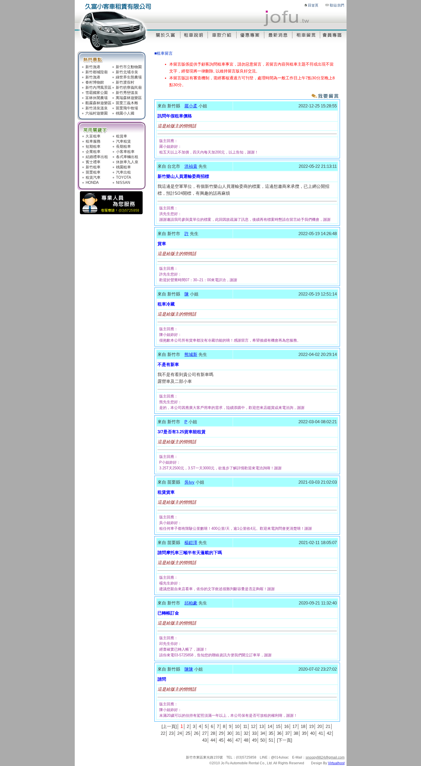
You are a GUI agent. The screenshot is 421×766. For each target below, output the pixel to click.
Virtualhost (336, 763)
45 (221, 740)
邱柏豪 (190, 602)
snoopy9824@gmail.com (325, 757)
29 (221, 733)
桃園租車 (123, 167)
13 (261, 726)
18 (303, 726)
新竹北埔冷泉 (127, 72)
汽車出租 (123, 172)
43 (204, 740)
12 (253, 726)
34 (262, 733)
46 (229, 740)
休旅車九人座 (127, 162)
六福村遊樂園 (96, 113)
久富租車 (93, 136)
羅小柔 (190, 105)
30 (229, 733)
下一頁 (284, 740)
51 (271, 740)
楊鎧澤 (190, 542)
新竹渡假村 (125, 82)
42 (329, 733)
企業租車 (93, 151)
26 (196, 733)
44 (212, 740)
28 (212, 733)
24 (179, 733)
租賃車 (121, 136)
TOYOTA (123, 177)
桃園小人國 (125, 113)
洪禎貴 (190, 166)
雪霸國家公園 (96, 92)
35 (271, 733)
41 (320, 733)
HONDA (92, 182)
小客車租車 (125, 151)
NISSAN (123, 182)
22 (163, 733)
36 (279, 733)
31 (237, 733)
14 (269, 726)
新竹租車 (93, 167)
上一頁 (169, 726)
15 (278, 726)
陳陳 (188, 669)
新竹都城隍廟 (96, 72)
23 (171, 733)
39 (304, 733)
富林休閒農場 (96, 98)
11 (245, 726)
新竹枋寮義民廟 (129, 87)
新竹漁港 (92, 67)
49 (254, 740)
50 (262, 740)
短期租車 (93, 146)
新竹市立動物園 (129, 67)
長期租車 (123, 146)
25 (188, 733)
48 (246, 740)
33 (254, 733)
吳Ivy (189, 482)
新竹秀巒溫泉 (127, 92)
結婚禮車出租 (97, 157)
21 (328, 726)
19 (311, 726)
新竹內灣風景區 (98, 87)
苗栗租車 (93, 172)
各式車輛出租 (127, 157)
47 (237, 740)
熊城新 (190, 354)
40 (312, 733)
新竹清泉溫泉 (96, 108)
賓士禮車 (93, 162)
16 (286, 726)
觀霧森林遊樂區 (98, 103)
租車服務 (93, 141)
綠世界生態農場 (129, 77)
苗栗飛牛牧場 (127, 108)
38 (296, 733)
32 (246, 733)
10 (237, 726)
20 (319, 726)
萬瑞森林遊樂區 (129, 98)
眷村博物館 (94, 82)
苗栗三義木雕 (127, 103)
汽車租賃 (123, 141)
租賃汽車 (93, 177)
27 (204, 733)
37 (287, 733)
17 (294, 726)
